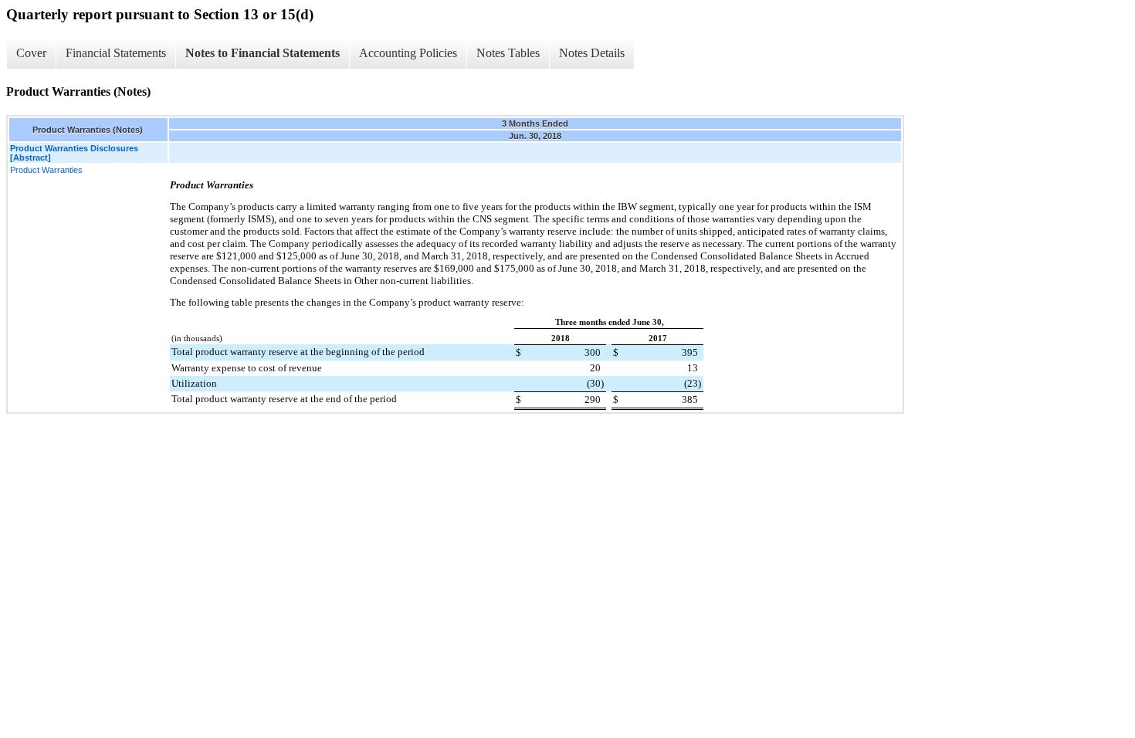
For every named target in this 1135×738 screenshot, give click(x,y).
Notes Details (592, 52)
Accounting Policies (408, 52)
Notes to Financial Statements (262, 52)
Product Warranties (46, 169)
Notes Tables (508, 52)
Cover (31, 52)
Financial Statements (116, 52)
